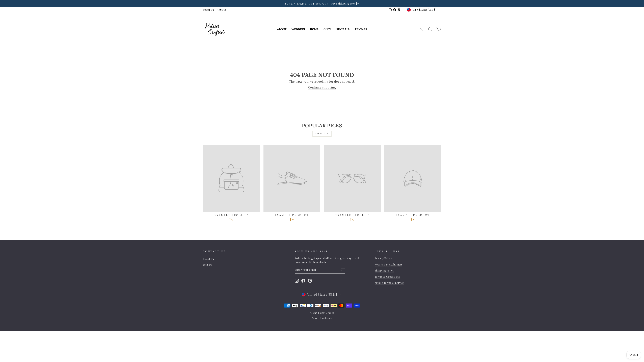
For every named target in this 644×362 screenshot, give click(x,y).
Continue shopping (322, 87)
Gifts (327, 29)
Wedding (298, 29)
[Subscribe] (343, 270)
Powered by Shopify (322, 318)
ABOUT (281, 29)
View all (322, 133)
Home (314, 29)
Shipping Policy (384, 270)
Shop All (343, 29)
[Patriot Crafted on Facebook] (303, 281)
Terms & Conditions (387, 276)
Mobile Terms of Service (389, 282)
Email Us (208, 9)
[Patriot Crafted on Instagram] (297, 281)
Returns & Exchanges (388, 264)
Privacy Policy (383, 258)
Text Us (222, 9)
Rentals (361, 29)
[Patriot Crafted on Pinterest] (310, 281)
